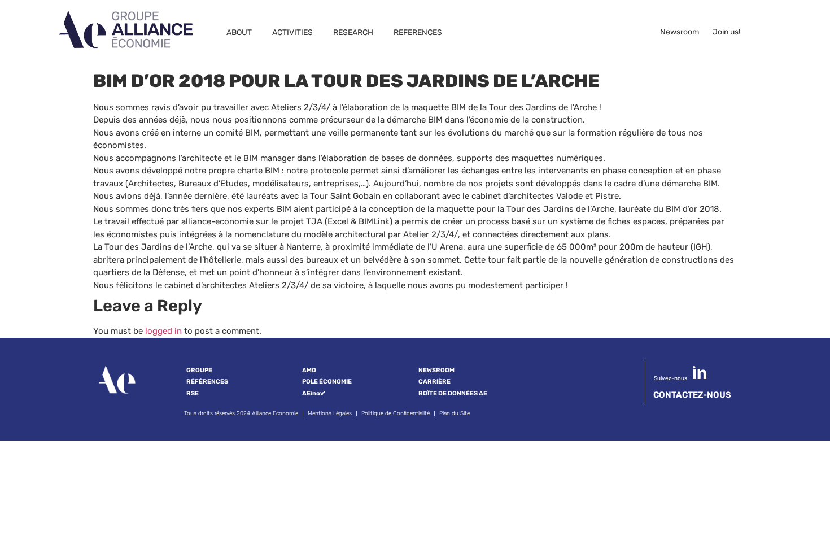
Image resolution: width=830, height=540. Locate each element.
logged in (163, 331)
